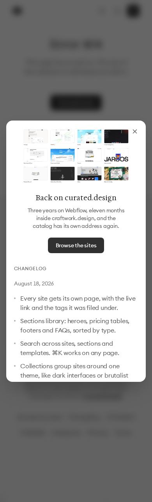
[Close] (135, 131)
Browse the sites (76, 245)
